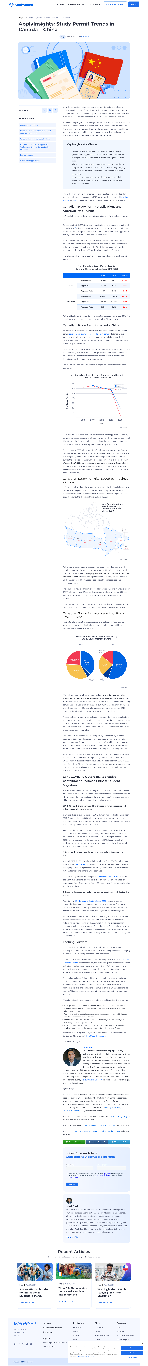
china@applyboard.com (95, 1036)
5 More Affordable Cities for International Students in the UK (33, 1292)
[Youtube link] (31, 1344)
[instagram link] (23, 1344)
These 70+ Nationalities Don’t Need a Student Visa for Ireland (72, 1291)
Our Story (99, 1327)
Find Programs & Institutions (55, 1342)
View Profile (72, 1237)
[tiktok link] (27, 1344)
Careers (98, 1331)
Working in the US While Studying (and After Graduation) (111, 1292)
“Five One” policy (81, 864)
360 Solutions (49, 1346)
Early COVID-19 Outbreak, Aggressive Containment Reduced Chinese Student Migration (35, 146)
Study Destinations (76, 4)
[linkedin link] (15, 1344)
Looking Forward (26, 155)
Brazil (75, 200)
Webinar (120, 1331)
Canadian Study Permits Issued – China (35, 139)
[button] (44, 110)
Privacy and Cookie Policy (86, 1357)
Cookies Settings (132, 1358)
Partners (94, 4)
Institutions (48, 1332)
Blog (119, 1327)
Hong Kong (124, 197)
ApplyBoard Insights (125, 1335)
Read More (24, 1302)
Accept (132, 1348)
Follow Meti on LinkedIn (92, 1080)
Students (60, 4)
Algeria (66, 200)
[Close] (142, 1343)
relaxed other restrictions (109, 876)
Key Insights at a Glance (29, 125)
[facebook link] (19, 1344)
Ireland (76, 1339)
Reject (132, 1353)
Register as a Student (115, 4)
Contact (98, 1339)
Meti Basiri (88, 1047)
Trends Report (123, 1339)
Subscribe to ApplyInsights (30, 161)
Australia (77, 1327)
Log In (134, 4)
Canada (76, 1331)
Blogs (21, 18)
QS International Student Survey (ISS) (90, 901)
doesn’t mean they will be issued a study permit (89, 334)
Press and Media (102, 1335)
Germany (77, 1335)
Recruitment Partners (52, 1327)
